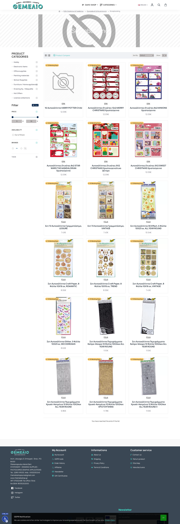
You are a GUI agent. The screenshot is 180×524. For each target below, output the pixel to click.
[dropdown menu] (152, 5)
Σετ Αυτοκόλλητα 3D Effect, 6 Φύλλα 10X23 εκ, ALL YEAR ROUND (148, 227)
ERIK (63, 103)
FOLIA (63, 222)
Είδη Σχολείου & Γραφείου (74, 11)
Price (14, 111)
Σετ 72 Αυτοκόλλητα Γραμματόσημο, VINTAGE (105, 227)
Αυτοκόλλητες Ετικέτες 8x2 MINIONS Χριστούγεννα (148, 109)
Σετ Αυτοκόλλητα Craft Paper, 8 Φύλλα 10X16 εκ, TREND (106, 285)
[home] (59, 11)
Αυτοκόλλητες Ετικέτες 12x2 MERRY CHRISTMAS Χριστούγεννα (106, 109)
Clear (36, 105)
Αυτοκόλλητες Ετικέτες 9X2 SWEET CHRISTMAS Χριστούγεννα (148, 166)
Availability (17, 130)
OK (163, 518)
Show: (158, 55)
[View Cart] (165, 5)
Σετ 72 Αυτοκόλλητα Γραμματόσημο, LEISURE (63, 227)
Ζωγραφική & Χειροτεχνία (97, 11)
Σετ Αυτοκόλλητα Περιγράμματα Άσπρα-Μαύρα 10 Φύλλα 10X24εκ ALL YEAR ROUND (106, 344)
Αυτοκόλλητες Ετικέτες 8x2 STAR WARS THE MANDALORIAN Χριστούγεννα (63, 168)
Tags (14, 157)
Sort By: (135, 55)
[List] (49, 55)
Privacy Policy (110, 520)
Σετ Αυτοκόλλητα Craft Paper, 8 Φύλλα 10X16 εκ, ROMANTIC (63, 285)
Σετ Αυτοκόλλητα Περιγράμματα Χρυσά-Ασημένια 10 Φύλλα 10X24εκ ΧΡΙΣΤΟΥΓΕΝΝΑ (105, 404)
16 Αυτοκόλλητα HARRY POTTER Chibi (63, 108)
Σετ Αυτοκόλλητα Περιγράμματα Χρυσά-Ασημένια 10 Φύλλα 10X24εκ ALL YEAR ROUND (63, 404)
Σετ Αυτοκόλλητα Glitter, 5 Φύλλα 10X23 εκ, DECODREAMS (63, 342)
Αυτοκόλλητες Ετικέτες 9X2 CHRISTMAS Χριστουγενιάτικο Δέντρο (105, 168)
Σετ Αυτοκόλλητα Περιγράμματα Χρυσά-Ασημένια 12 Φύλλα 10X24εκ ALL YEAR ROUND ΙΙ (148, 404)
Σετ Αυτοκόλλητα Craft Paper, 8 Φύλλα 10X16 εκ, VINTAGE (148, 285)
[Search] (159, 5)
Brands (15, 142)
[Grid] (46, 55)
